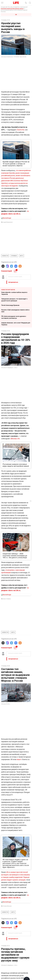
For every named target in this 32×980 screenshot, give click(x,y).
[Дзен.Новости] (3, 266)
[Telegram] (11, 266)
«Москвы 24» (15, 439)
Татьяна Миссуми (7, 906)
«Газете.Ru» (20, 130)
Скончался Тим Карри (8, 955)
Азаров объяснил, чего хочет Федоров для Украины (15, 324)
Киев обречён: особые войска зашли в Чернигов (14, 293)
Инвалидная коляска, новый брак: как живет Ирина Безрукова (14, 961)
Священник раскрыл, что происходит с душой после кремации (14, 300)
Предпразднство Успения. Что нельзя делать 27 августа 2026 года (14, 972)
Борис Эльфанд (7, 598)
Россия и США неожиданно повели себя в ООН (15, 311)
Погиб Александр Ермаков (10, 305)
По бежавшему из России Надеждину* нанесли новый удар (14, 950)
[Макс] (7, 266)
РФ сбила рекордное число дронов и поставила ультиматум (13, 317)
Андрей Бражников (8, 222)
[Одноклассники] (20, 266)
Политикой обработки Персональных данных (12, 8)
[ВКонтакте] (16, 266)
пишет (19, 759)
